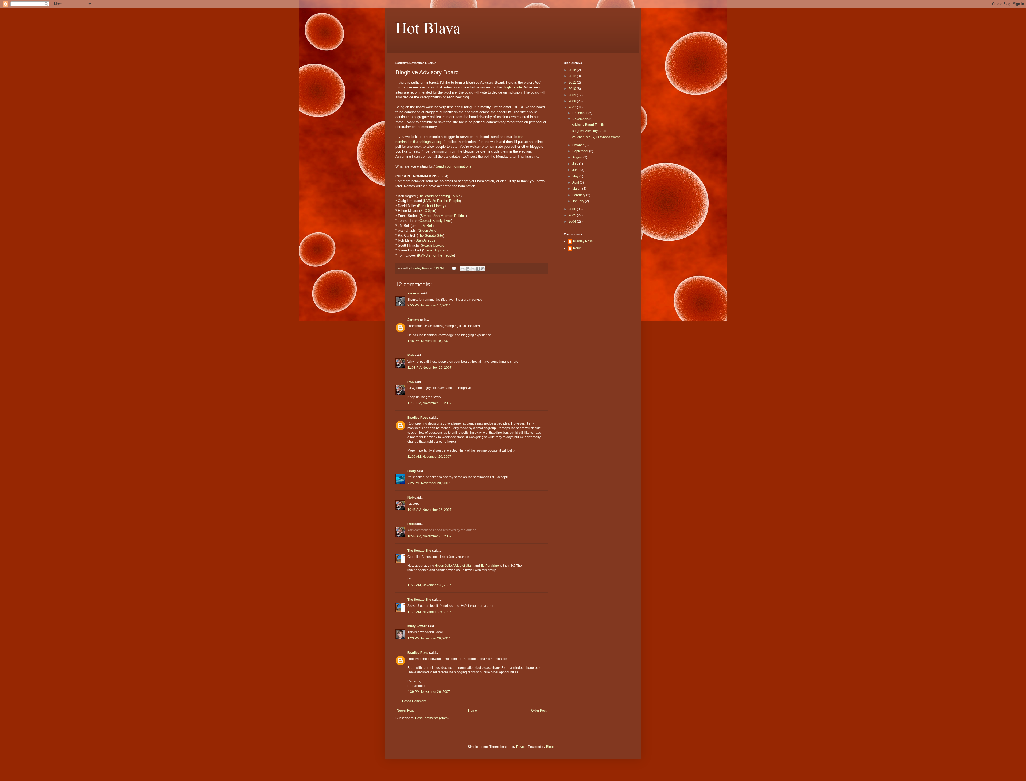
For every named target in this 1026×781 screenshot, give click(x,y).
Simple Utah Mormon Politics (443, 216)
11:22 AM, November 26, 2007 (429, 585)
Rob (410, 355)
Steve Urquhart (434, 250)
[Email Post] (453, 268)
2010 (573, 89)
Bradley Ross (417, 417)
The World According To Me (439, 196)
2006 (573, 209)
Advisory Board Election (589, 125)
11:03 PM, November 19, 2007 (429, 368)
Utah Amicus (425, 240)
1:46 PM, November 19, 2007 (428, 341)
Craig (411, 471)
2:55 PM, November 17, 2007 (428, 305)
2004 (573, 221)
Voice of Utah (463, 566)
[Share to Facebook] (477, 268)
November (580, 119)
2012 (573, 76)
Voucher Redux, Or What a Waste (596, 137)
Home (472, 710)
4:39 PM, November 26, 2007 (428, 692)
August (577, 157)
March (577, 189)
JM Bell (427, 226)
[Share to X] (472, 268)
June (576, 170)
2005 (573, 215)
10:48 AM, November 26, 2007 (429, 510)
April (576, 182)
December (580, 113)
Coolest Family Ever (435, 221)
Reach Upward (433, 245)
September (580, 151)
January (578, 201)
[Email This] (462, 268)
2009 (573, 95)
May (575, 176)
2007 (573, 107)
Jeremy (413, 320)
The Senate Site (430, 236)
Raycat (521, 747)
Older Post (538, 710)
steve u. (413, 293)
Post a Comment (414, 701)
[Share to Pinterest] (482, 268)
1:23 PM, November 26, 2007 (428, 638)
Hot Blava (427, 27)
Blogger (551, 747)
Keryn (577, 248)
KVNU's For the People (442, 201)
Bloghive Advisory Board (589, 131)
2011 (573, 82)
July (575, 164)
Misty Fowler (417, 626)
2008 (573, 101)
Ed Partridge (490, 566)
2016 (573, 70)
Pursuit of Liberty (431, 206)
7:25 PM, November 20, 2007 (428, 483)
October (578, 145)
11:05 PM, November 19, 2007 (429, 403)
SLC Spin (427, 211)
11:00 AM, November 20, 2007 (429, 457)
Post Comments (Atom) (432, 718)
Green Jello (427, 230)
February (579, 195)
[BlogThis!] (467, 268)
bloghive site (512, 87)
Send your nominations (453, 166)
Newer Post (405, 710)
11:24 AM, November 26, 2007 (429, 612)
